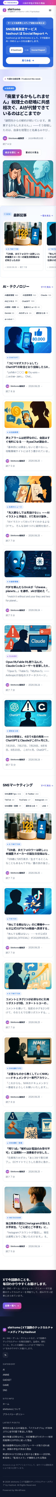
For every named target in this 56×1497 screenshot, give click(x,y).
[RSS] (5, 1355)
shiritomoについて (12, 1409)
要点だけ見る (32, 152)
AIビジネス (11, 301)
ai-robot (9, 319)
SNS (5, 1390)
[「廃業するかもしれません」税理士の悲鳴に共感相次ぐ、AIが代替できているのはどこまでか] (28, 179)
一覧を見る (45, 215)
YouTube (24, 800)
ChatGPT (28, 301)
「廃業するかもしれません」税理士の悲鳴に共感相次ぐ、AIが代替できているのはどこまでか (26, 104)
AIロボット (25, 313)
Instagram (41, 800)
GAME (6, 1385)
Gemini (9, 313)
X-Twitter (32, 794)
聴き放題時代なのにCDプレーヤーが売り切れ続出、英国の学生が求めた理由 (26, 1447)
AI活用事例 (29, 295)
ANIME (6, 1375)
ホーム (6, 1404)
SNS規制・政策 (13, 806)
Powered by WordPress (14, 1490)
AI (4, 1369)
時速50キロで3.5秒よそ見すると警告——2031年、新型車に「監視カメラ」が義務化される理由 (27, 1456)
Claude (46, 295)
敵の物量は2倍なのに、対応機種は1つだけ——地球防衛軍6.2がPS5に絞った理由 (28, 1439)
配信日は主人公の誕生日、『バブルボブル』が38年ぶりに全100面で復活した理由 (27, 1430)
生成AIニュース (32, 307)
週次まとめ (42, 313)
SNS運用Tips (13, 794)
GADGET (7, 1380)
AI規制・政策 (12, 307)
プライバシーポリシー (14, 1414)
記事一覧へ (10, 1305)
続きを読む (10, 152)
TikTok (9, 800)
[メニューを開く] (50, 10)
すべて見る (46, 287)
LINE (45, 806)
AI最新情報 (11, 295)
